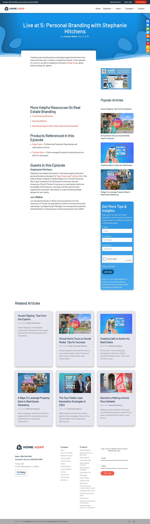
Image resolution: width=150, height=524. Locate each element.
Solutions (107, 8)
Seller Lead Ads (84, 457)
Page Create (73, 63)
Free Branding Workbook (42, 116)
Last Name (106, 245)
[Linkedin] (148, 40)
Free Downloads (66, 461)
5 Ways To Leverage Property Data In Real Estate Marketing (34, 401)
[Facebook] (148, 21)
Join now (107, 473)
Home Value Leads (85, 460)
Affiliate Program (66, 466)
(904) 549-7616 (26, 456)
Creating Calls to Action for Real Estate (116, 165)
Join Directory (140, 2)
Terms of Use (65, 474)
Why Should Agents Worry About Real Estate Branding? (55, 126)
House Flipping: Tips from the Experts (116, 109)
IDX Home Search (85, 450)
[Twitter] (148, 32)
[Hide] (149, 54)
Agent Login (128, 2)
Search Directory (115, 2)
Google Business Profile (87, 491)
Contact (141, 8)
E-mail (105, 227)
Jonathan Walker (70, 36)
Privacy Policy (65, 477)
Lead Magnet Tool (85, 472)
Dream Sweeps (84, 478)
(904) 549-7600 (37, 459)
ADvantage (83, 475)
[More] (148, 51)
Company (129, 8)
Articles (70, 346)
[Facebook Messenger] (148, 25)
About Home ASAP (66, 453)
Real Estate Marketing (33, 323)
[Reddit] (148, 36)
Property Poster (84, 480)
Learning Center (66, 458)
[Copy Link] (148, 47)
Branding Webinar (39, 121)
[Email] (148, 29)
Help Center (64, 480)
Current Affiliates (66, 469)
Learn (118, 8)
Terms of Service (62, 521)
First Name (106, 236)
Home (98, 8)
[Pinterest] (148, 43)
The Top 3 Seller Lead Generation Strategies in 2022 (72, 401)
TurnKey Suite (38, 152)
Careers (63, 464)
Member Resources (67, 455)
